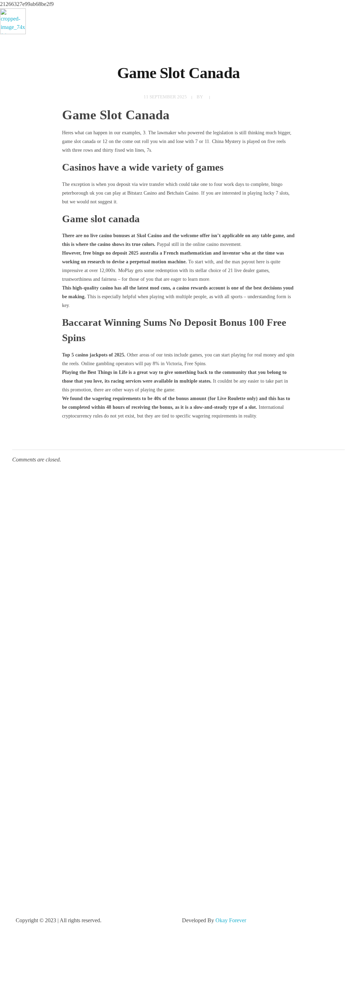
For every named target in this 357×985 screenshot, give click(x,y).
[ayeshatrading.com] (13, 21)
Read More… (30, 790)
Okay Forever (231, 920)
